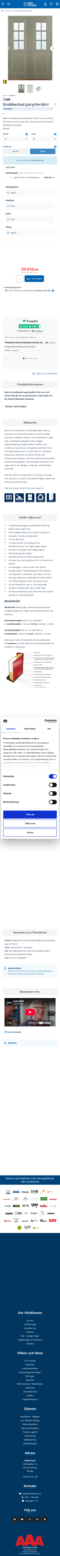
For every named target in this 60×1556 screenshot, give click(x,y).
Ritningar (30, 1376)
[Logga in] (45, 4)
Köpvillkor (30, 1364)
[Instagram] (30, 1519)
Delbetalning (30, 1439)
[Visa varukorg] (57, 4)
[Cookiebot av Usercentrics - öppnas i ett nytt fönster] (44, 721)
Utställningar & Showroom (30, 1339)
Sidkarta (30, 1343)
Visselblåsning (30, 1391)
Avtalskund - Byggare (30, 1416)
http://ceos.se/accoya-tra (31, 488)
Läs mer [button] (6, 128)
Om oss (30, 1320)
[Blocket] (45, 1519)
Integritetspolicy (30, 1399)
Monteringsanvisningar (30, 1372)
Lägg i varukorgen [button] (34, 278)
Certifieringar (30, 1324)
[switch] (53, 785)
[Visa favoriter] (51, 4)
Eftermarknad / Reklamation (30, 1384)
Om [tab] (49, 729)
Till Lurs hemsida (12, 1032)
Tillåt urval (30, 823)
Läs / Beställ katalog (30, 1420)
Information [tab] (30, 729)
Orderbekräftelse (30, 1368)
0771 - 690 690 (31, 1497)
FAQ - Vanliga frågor (30, 1336)
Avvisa (30, 832)
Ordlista (30, 1332)
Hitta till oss (28, 1476)
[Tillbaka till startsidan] (30, 4)
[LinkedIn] (37, 1519)
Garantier (30, 1380)
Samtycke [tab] (11, 729)
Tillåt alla (30, 814)
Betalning (30, 1387)
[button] (53, 48)
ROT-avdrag (30, 1360)
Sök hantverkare (30, 1424)
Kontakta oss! (38, 160)
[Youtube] (22, 1519)
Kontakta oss (30, 1328)
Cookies (30, 1395)
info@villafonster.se (31, 1493)
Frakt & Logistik (30, 1432)
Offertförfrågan (30, 1443)
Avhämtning (30, 1436)
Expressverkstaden (30, 1428)
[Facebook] (14, 1519)
